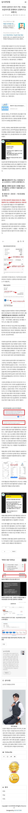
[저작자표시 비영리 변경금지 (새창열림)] (19, 551)
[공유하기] (6, 551)
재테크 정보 (15, 15)
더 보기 (24, 560)
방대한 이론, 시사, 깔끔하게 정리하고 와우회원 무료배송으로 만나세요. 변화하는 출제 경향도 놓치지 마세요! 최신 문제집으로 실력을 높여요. (13, 38)
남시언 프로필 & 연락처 (9, 684)
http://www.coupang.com (9, 32)
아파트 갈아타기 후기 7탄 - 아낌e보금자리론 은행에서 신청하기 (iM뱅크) (14, 9)
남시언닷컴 (6, 651)
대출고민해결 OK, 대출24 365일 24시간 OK (9, 24)
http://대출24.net (7, 21)
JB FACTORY (18, 810)
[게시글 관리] (8, 551)
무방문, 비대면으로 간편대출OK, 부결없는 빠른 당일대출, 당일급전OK (9, 27)
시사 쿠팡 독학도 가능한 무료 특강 (13, 35)
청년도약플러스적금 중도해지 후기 (11, 579)
